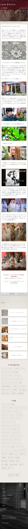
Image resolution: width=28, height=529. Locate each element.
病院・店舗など (22, 389)
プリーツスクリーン (6, 443)
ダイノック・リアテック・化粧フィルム (10, 429)
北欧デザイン (23, 453)
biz (3, 502)
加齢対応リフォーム (13, 453)
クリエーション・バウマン (8, 418)
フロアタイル (17, 439)
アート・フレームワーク (7, 368)
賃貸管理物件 (21, 393)
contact (4, 508)
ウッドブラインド (17, 411)
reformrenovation (7, 495)
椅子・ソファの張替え (12, 389)
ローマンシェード (13, 382)
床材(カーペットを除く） (19, 386)
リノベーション (5, 450)
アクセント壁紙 (10, 404)
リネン (22, 446)
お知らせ (17, 368)
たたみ (3, 404)
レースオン (13, 450)
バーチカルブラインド (7, 439)
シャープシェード (6, 422)
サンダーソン (19, 418)
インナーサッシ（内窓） (7, 407)
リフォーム (4, 382)
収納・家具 (10, 457)
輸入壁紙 (4, 468)
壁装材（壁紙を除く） (7, 386)
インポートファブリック (20, 407)
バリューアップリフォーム (16, 436)
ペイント (4, 446)
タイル (13, 422)
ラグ (17, 446)
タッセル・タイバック (7, 425)
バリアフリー (5, 436)
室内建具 (17, 457)
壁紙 (7, 22)
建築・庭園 (4, 461)
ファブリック (17, 375)
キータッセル (19, 414)
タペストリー (17, 425)
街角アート (21, 464)
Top (1, 22)
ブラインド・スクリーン (7, 379)
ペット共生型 (11, 446)
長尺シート (10, 468)
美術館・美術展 (13, 464)
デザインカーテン (6, 432)
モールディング (18, 379)
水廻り (17, 461)
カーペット (4, 372)
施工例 (3, 389)
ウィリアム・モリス (20, 293)
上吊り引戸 (4, 453)
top (3, 488)
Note (4, 22)
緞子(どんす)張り (5, 393)
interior (4, 492)
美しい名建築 (5, 464)
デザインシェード (16, 432)
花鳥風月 (12, 293)
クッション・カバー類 (7, 375)
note (4, 505)
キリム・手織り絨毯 (13, 372)
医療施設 (4, 457)
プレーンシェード (17, 443)
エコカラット (5, 414)
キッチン (12, 414)
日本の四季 (11, 461)
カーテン (23, 368)
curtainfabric (6, 498)
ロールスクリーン (22, 450)
